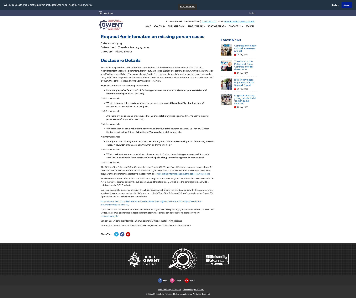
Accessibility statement (193, 289)
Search (250, 26)
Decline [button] (335, 5)
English (252, 13)
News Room (108, 13)
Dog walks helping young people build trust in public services (245, 99)
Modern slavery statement (169, 289)
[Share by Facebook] (122, 234)
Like (165, 280)
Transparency (176, 26)
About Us (159, 26)
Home (148, 26)
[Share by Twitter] (116, 234)
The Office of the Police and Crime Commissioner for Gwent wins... (243, 65)
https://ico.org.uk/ (109, 216)
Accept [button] (346, 5)
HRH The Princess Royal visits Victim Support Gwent (244, 82)
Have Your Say (195, 26)
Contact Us (235, 26)
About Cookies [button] (85, 5)
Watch (193, 280)
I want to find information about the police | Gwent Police (182, 173)
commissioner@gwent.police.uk (239, 21)
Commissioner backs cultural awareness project (245, 48)
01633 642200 (209, 21)
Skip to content (187, 6)
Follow (178, 280)
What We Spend (216, 26)
